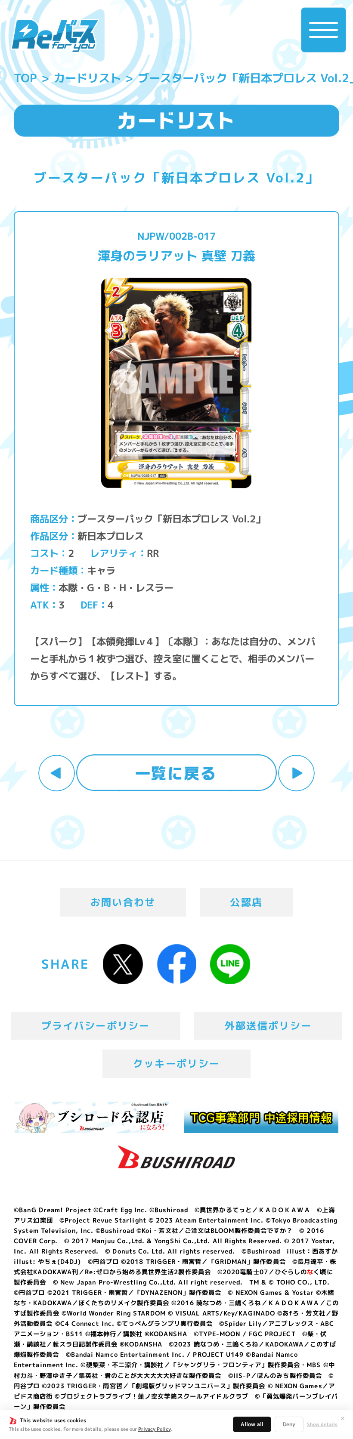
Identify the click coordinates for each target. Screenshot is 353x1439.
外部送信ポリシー (268, 1025)
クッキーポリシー (176, 1063)
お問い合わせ (123, 902)
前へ (56, 773)
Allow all (252, 1424)
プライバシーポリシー (95, 1025)
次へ (296, 773)
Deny (289, 1424)
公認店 (246, 902)
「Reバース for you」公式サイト (55, 36)
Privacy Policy (154, 1429)
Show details (322, 1424)
